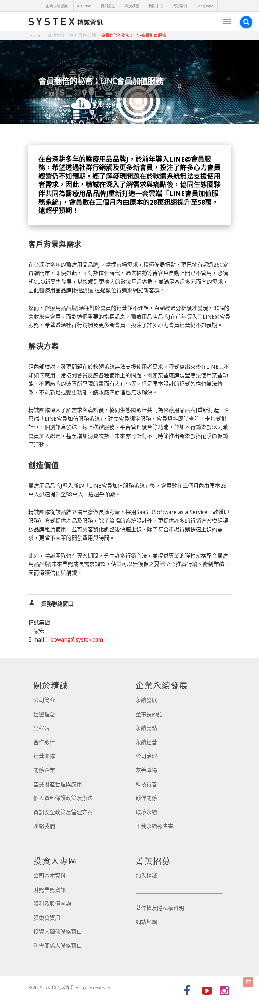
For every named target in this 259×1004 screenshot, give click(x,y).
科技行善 (146, 784)
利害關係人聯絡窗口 (57, 945)
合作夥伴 (44, 742)
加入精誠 (146, 875)
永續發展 (146, 700)
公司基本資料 (49, 875)
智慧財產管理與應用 (57, 784)
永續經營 (146, 742)
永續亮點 (146, 728)
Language (204, 5)
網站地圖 (146, 922)
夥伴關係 (146, 798)
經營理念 (44, 714)
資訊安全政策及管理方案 (63, 812)
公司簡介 (44, 700)
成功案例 (179, 5)
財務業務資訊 (49, 890)
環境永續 (146, 812)
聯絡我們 (44, 826)
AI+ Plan (84, 5)
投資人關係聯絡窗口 (57, 931)
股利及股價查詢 (52, 903)
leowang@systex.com (76, 639)
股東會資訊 (46, 918)
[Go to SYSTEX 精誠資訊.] (38, 35)
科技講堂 (131, 5)
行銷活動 (107, 5)
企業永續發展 (57, 5)
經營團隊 (44, 756)
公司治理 (146, 756)
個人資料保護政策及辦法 (63, 798)
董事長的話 (149, 714)
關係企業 (44, 770)
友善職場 (146, 770)
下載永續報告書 (154, 826)
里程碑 (41, 728)
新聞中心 (155, 5)
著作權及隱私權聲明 (160, 908)
